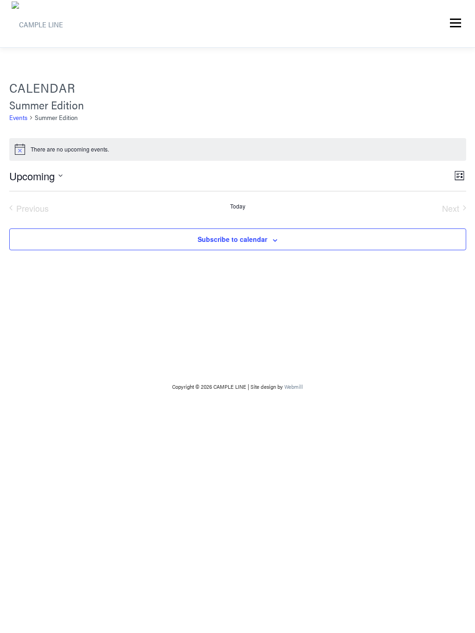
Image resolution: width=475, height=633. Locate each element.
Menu (455, 23)
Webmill (293, 386)
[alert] (237, 149)
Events (18, 117)
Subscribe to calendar (232, 239)
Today (237, 206)
